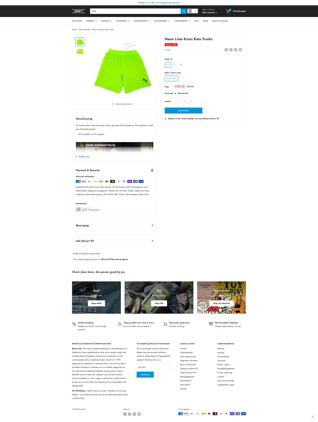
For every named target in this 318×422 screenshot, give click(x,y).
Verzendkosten (223, 356)
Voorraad (221, 360)
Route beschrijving (187, 356)
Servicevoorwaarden (225, 380)
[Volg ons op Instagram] (129, 414)
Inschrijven (145, 374)
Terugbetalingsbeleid (225, 368)
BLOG (205, 20)
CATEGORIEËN (180, 20)
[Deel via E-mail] (240, 49)
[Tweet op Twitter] (235, 49)
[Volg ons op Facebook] (125, 414)
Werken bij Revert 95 (189, 368)
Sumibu (168, 50)
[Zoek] (184, 11)
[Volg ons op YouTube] (139, 414)
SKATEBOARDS (140, 20)
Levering (220, 352)
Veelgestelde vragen (225, 384)
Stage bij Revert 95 (188, 372)
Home (74, 29)
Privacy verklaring (224, 372)
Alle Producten (84, 29)
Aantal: (168, 101)
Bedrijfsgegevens (187, 376)
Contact (183, 348)
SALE (196, 20)
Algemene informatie (189, 360)
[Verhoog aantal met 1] (191, 101)
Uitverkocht (183, 110)
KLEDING (105, 20)
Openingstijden (186, 352)
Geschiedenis (185, 380)
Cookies (220, 376)
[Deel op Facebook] (226, 49)
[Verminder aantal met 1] (177, 101)
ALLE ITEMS (77, 20)
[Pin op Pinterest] (231, 49)
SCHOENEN (121, 20)
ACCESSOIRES (160, 20)
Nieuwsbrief (185, 384)
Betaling (220, 348)
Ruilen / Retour (223, 364)
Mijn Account (209, 12)
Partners (183, 388)
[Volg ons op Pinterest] (134, 414)
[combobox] (135, 11)
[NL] (192, 11)
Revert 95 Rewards (220, 20)
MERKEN (90, 20)
